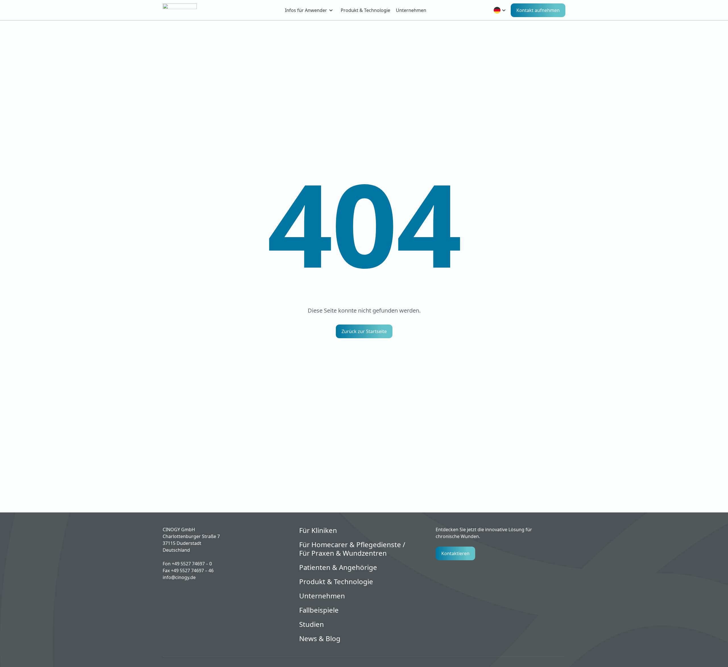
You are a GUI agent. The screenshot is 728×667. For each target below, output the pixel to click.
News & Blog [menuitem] (319, 638)
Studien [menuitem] (311, 624)
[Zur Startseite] (190, 10)
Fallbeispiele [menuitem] (319, 610)
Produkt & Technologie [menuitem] (365, 10)
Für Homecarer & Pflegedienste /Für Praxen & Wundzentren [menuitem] (352, 548)
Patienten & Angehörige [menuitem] (338, 567)
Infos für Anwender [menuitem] (306, 10)
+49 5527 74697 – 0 (192, 564)
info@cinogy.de (179, 577)
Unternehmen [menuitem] (411, 10)
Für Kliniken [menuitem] (318, 530)
